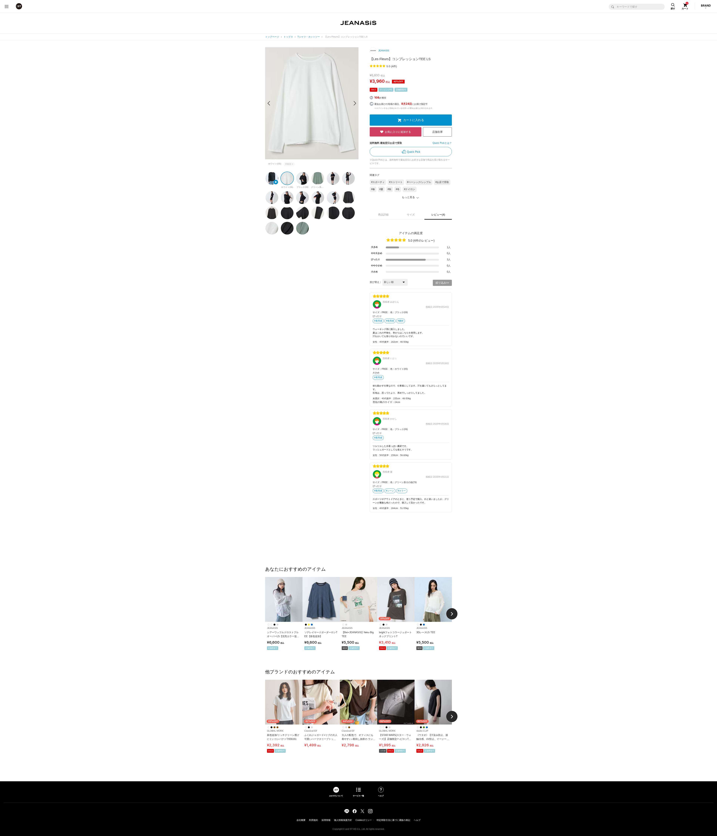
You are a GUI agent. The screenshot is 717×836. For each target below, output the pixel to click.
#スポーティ (378, 182)
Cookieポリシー (364, 820)
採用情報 (326, 820)
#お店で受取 (442, 182)
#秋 (389, 189)
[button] (355, 103)
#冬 (398, 189)
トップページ (272, 36)
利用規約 (313, 820)
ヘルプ (417, 820)
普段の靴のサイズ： (384, 402)
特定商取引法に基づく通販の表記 (393, 820)
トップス (288, 36)
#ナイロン (409, 189)
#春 (373, 189)
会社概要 (301, 820)
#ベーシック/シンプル (419, 182)
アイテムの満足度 (411, 233)
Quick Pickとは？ (442, 143)
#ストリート (396, 182)
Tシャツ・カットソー (308, 36)
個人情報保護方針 (343, 820)
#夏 (381, 189)
